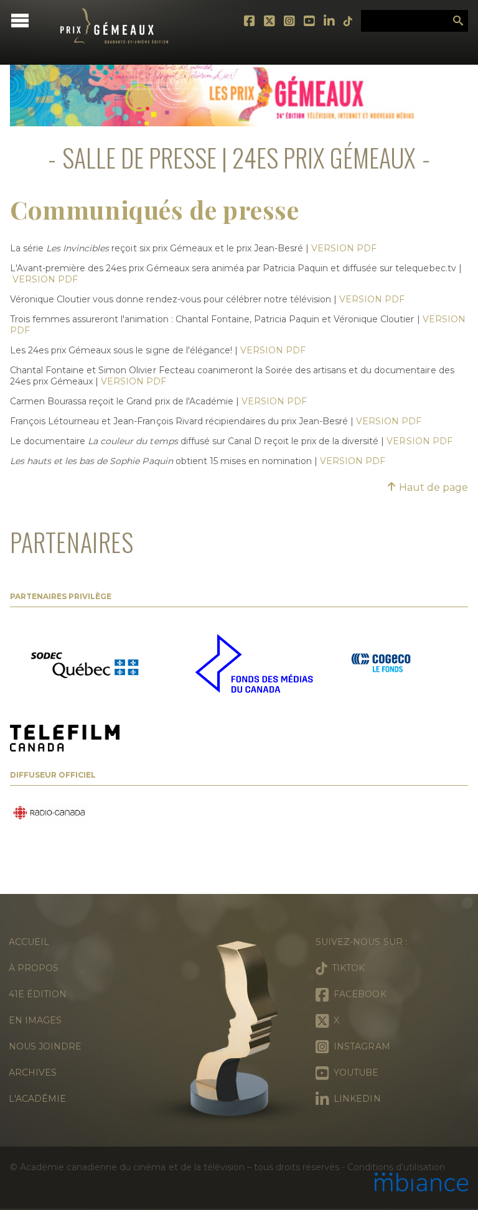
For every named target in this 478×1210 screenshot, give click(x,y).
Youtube (310, 21)
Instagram (290, 21)
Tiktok (349, 21)
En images (35, 1020)
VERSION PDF (344, 248)
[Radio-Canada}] (49, 813)
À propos (34, 968)
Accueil (29, 941)
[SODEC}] (88, 664)
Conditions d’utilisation (395, 1167)
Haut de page (432, 487)
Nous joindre (45, 1046)
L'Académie (37, 1098)
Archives (33, 1072)
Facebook (250, 21)
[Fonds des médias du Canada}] (253, 665)
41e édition (38, 994)
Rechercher (458, 21)
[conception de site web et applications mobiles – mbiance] (421, 1183)
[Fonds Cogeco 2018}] (380, 664)
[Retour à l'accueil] (114, 52)
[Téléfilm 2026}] (65, 739)
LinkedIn (330, 21)
